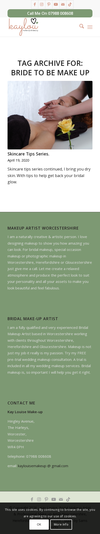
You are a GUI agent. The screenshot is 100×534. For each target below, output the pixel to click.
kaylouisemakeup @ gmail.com (43, 465)
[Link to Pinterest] (48, 4)
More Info (61, 524)
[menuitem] (79, 27)
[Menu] (89, 27)
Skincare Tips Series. (28, 154)
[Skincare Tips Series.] (50, 115)
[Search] (79, 27)
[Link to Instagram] (41, 4)
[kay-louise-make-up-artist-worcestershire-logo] (41, 27)
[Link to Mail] (62, 4)
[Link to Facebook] (34, 4)
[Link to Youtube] (55, 4)
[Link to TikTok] (70, 4)
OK (39, 524)
